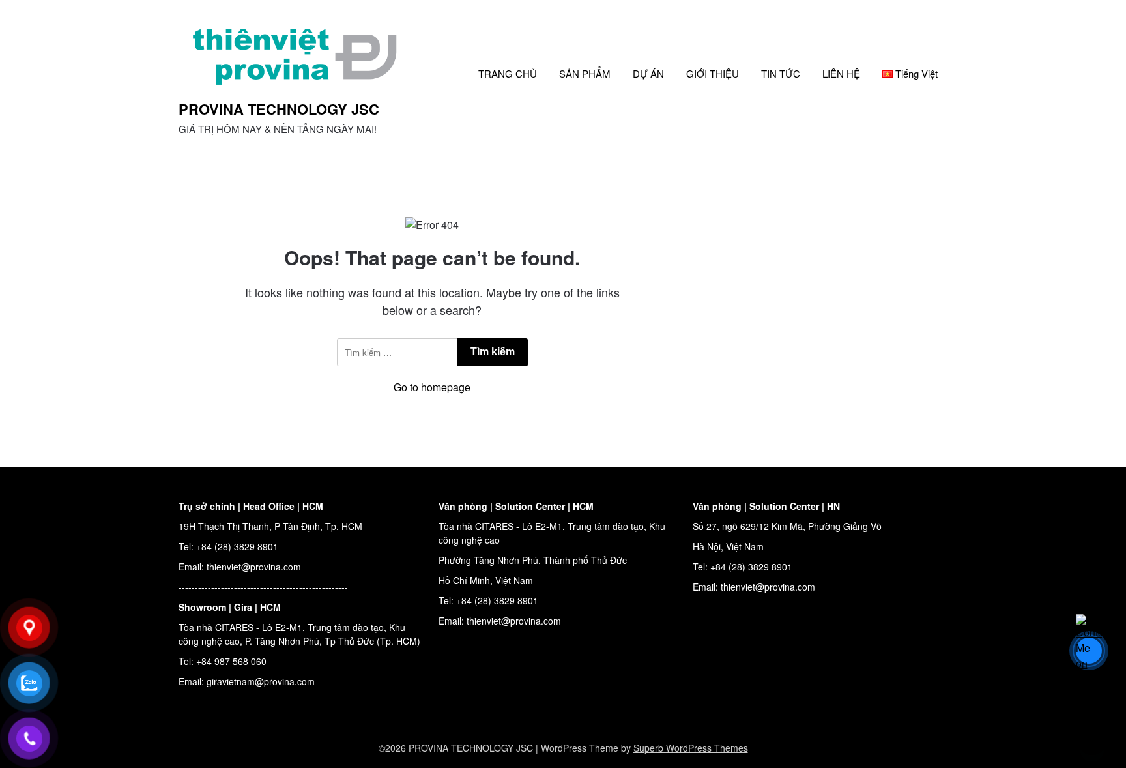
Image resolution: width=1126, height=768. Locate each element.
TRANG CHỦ (507, 73)
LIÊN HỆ (841, 73)
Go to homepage (432, 386)
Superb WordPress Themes (690, 747)
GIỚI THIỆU (712, 73)
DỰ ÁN (648, 73)
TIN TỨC (780, 73)
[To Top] (1092, 740)
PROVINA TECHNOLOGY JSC (279, 108)
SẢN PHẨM (585, 73)
